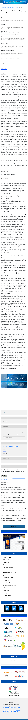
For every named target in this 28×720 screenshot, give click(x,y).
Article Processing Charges (10, 572)
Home (2, 5)
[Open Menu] (1, 1)
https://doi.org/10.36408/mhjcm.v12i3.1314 (12, 58)
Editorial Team (7, 559)
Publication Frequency (9, 577)
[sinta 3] (14, 542)
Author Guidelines (8, 570)
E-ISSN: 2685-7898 (14, 663)
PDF (5, 412)
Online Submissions (8, 567)
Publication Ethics (8, 575)
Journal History (7, 590)
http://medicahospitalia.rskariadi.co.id (11, 707)
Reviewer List (7, 562)
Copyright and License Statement (11, 585)
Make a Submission (14, 526)
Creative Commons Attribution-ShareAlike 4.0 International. (11, 711)
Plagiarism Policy (7, 587)
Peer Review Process (8, 582)
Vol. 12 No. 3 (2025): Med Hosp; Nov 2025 (9, 7)
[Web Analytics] (11, 695)
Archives (7, 5)
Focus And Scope (7, 557)
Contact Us (6, 598)
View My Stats (16, 695)
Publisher (6, 564)
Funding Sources (7, 593)
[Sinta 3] (19, 646)
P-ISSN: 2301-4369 (14, 660)
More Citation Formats (8, 437)
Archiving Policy (7, 595)
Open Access (6, 580)
